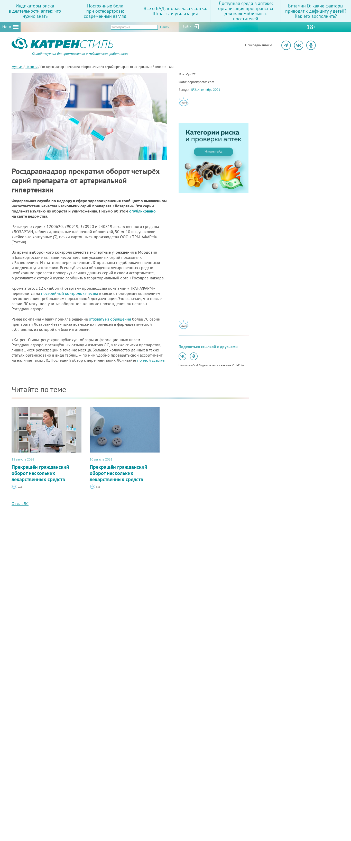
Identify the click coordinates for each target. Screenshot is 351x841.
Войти (186, 26)
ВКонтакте (298, 45)
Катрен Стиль (21, 55)
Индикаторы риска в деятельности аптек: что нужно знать (35, 11)
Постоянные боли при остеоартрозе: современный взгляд (105, 11)
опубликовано (142, 211)
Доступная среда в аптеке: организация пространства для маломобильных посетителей (245, 11)
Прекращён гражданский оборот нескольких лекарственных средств (40, 469)
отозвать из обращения (110, 319)
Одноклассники (311, 45)
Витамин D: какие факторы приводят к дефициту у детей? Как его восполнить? (315, 11)
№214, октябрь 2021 (205, 89)
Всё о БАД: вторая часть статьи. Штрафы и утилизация (175, 10)
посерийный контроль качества (69, 293)
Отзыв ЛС (20, 503)
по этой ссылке (150, 360)
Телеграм (286, 45)
